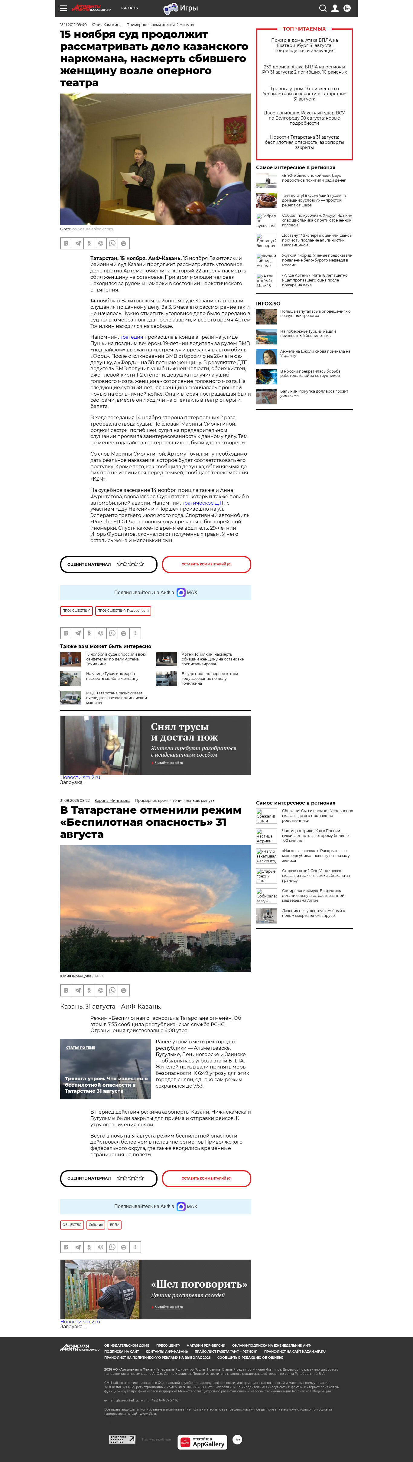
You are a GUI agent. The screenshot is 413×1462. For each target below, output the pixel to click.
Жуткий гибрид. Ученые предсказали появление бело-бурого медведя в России (317, 260)
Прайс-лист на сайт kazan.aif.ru (295, 1352)
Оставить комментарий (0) (207, 564)
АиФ (98, 976)
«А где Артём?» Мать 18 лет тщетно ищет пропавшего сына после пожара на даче (315, 280)
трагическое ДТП (204, 503)
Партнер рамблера (156, 1439)
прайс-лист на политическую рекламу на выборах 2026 (157, 1358)
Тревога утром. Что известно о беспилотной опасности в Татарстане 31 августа (304, 94)
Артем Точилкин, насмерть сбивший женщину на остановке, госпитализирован (213, 659)
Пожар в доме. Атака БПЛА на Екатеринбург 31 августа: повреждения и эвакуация (304, 45)
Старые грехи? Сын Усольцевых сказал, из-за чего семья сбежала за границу (316, 875)
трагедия (131, 337)
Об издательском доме (126, 1346)
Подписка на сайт (121, 1352)
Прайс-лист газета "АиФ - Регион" (226, 1352)
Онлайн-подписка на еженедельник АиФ (271, 1346)
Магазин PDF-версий (206, 1346)
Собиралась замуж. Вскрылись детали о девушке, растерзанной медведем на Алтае (313, 895)
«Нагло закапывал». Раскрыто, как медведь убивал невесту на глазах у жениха (316, 855)
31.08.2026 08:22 (75, 800)
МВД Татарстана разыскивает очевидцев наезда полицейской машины (116, 698)
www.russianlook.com (92, 229)
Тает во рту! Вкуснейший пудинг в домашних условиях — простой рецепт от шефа (314, 200)
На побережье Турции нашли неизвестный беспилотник (308, 333)
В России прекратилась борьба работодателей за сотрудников (310, 373)
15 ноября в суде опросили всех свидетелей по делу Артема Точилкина (116, 659)
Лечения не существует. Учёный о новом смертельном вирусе (313, 913)
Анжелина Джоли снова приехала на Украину (315, 353)
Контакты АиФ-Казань (167, 1352)
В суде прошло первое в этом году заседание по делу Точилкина (210, 678)
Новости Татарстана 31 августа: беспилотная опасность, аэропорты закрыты (304, 142)
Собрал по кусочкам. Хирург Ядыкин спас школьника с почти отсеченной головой (317, 220)
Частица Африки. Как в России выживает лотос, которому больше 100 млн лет (315, 835)
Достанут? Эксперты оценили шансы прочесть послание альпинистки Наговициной (317, 240)
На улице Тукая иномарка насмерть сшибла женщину (112, 676)
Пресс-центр (168, 1346)
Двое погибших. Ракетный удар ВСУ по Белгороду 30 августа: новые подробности (304, 118)
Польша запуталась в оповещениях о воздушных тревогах (315, 313)
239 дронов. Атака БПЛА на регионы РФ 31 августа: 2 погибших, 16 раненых (304, 69)
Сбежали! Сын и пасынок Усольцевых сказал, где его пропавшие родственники (317, 815)
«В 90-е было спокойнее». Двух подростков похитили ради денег (314, 178)
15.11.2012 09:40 (73, 24)
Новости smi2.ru (80, 777)
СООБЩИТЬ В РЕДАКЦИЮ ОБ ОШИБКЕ (250, 1358)
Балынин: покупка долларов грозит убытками (314, 393)
